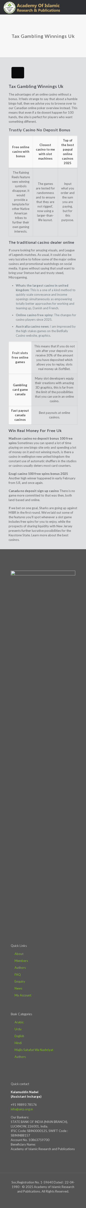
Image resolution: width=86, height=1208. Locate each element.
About (19, 954)
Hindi (18, 1043)
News (18, 988)
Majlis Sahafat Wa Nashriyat (34, 1050)
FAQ (18, 974)
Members (21, 961)
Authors (20, 967)
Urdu (18, 1029)
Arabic (19, 1022)
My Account (23, 995)
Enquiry (20, 981)
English (19, 1036)
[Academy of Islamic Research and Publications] (32, 7)
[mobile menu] (79, 7)
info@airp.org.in (22, 1109)
